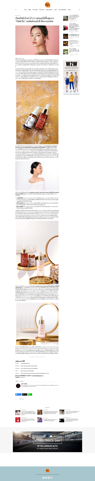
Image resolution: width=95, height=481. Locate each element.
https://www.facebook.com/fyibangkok (29, 365)
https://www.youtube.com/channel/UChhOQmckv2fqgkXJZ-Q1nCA (35, 373)
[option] (47, 441)
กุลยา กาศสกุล (24, 383)
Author (17, 381)
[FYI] (47, 4)
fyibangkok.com (41, 474)
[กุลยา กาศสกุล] (18, 385)
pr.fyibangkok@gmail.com (37, 375)
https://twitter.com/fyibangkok (27, 370)
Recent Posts (21, 381)
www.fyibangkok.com (25, 363)
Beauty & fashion (17, 15)
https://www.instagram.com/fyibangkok (29, 368)
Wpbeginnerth (56, 474)
